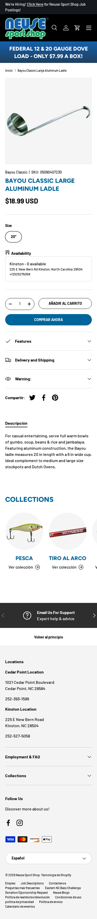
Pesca (24, 558)
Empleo (10, 883)
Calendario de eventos (20, 906)
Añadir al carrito (65, 303)
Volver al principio (48, 637)
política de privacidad (19, 902)
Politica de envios (51, 902)
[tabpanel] (48, 451)
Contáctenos (57, 883)
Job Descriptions (32, 883)
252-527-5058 (17, 735)
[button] (77, 28)
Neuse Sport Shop (28, 875)
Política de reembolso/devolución (27, 897)
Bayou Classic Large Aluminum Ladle (42, 70)
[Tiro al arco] (68, 531)
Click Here (35, 4)
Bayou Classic (16, 172)
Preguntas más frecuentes (22, 888)
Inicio (9, 70)
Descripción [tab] (16, 423)
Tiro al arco (67, 558)
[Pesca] (24, 531)
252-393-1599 (17, 698)
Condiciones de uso (68, 897)
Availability (21, 253)
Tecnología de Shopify (56, 875)
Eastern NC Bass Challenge (63, 888)
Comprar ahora (48, 319)
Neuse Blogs (61, 892)
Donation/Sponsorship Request (26, 892)
